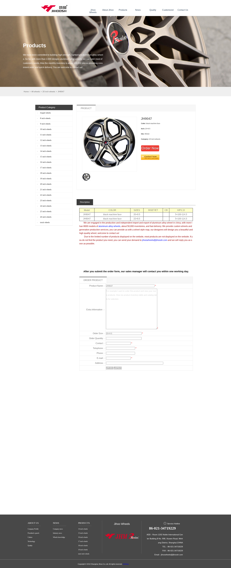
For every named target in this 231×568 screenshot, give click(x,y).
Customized (168, 10)
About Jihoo (108, 10)
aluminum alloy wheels (109, 226)
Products (123, 10)
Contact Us (183, 10)
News (138, 10)
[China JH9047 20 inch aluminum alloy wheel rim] (86, 177)
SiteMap (126, 564)
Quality (152, 10)
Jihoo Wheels (93, 11)
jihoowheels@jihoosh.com (154, 240)
